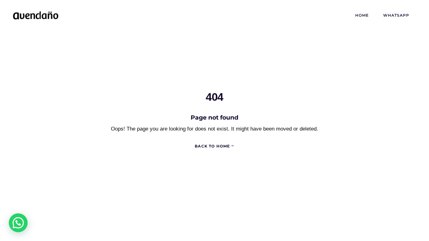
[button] (18, 222)
